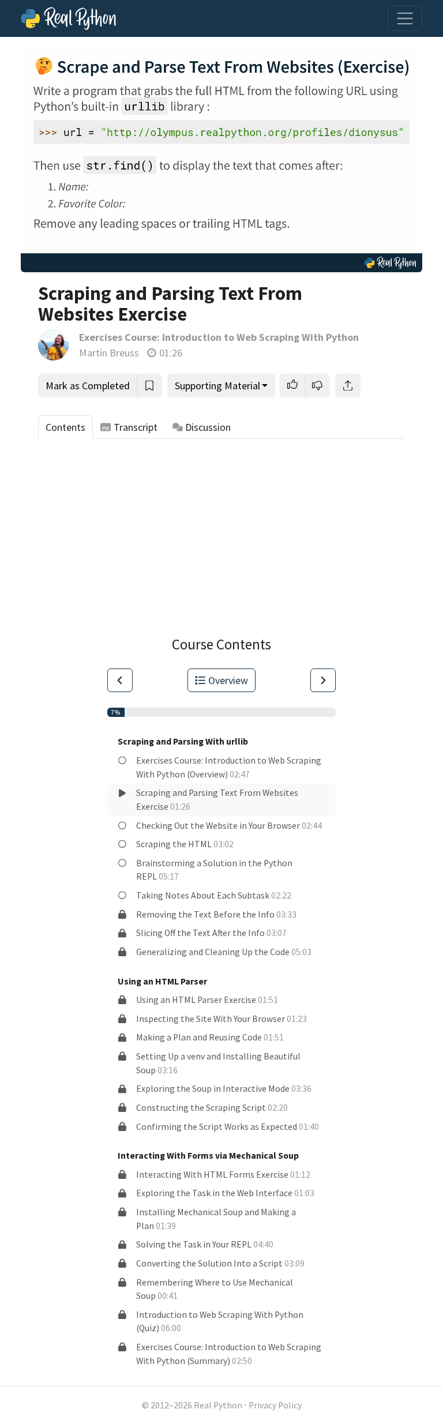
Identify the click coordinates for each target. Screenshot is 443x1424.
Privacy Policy (275, 1405)
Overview (228, 680)
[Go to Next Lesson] (323, 680)
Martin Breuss (109, 352)
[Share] (348, 385)
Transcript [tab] (135, 427)
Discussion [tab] (208, 427)
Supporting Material (217, 385)
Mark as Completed (88, 385)
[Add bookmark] (149, 385)
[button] (292, 385)
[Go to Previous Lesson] (120, 680)
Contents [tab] (65, 427)
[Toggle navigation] (405, 18)
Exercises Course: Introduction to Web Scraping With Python (219, 337)
